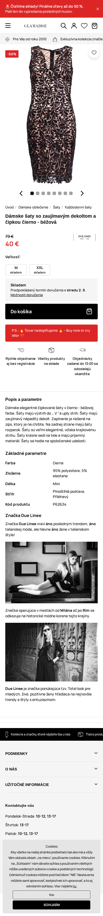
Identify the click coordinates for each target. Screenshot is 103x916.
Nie (51, 895)
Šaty (56, 207)
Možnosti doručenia (27, 294)
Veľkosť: (13, 256)
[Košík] (94, 26)
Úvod (9, 207)
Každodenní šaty (78, 207)
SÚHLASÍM (52, 905)
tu (74, 886)
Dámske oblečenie (33, 207)
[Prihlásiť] (74, 26)
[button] (98, 9)
